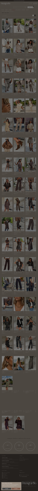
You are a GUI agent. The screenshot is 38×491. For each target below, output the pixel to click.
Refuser (6, 488)
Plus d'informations (4, 486)
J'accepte (15, 488)
